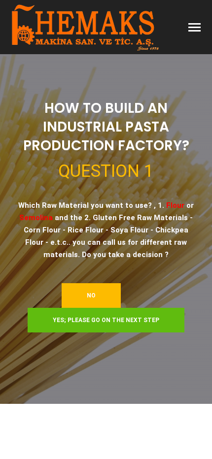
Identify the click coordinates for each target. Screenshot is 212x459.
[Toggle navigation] (194, 28)
